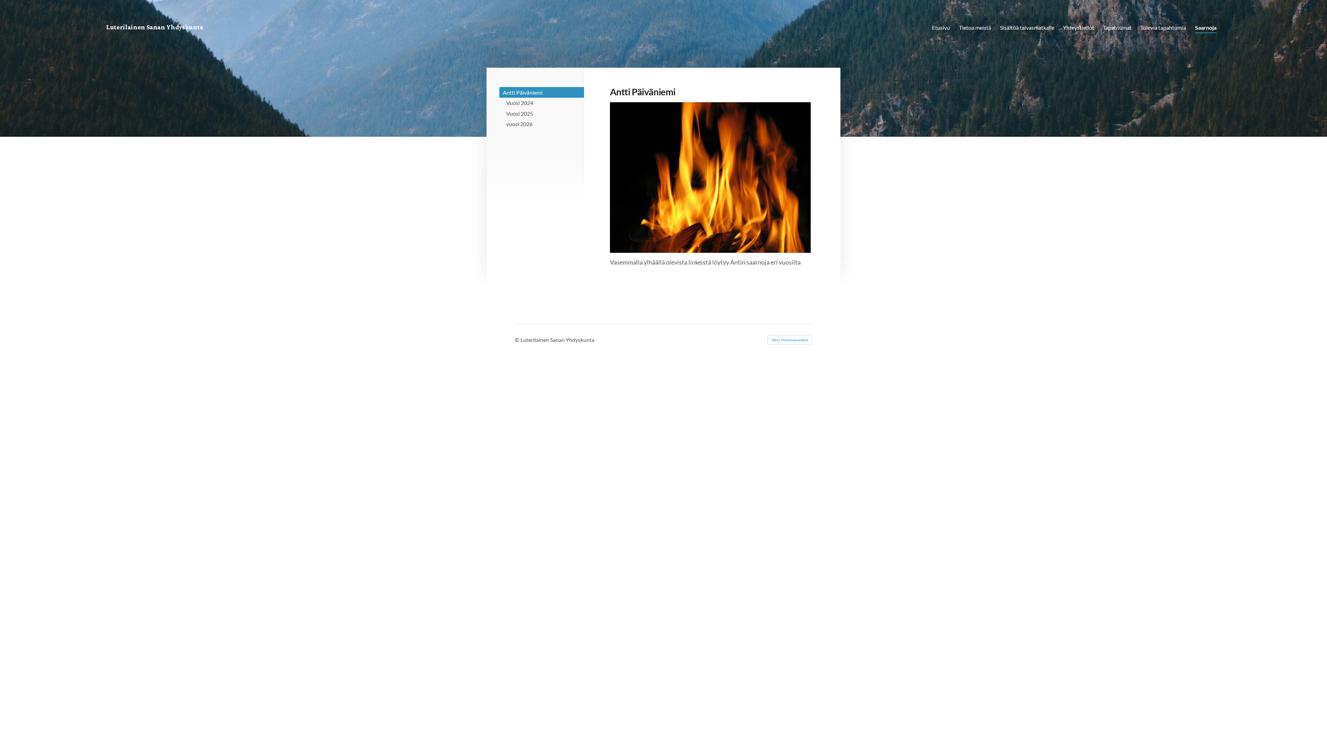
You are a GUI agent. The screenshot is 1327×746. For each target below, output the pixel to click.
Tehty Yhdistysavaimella (789, 340)
